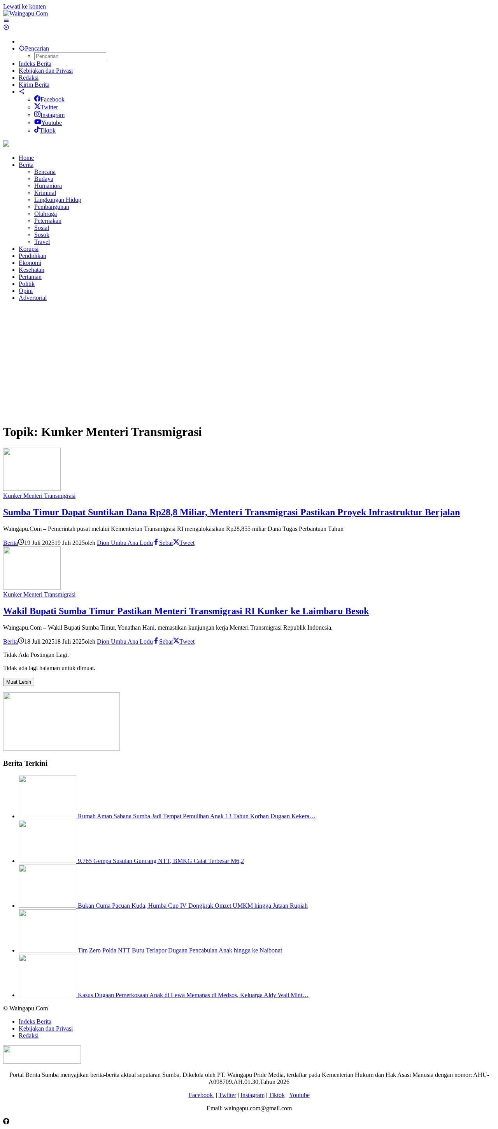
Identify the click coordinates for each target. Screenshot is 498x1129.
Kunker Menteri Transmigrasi (39, 495)
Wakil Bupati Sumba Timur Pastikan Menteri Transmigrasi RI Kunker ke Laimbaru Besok (186, 611)
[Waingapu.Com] (25, 13)
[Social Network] (22, 91)
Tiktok (48, 130)
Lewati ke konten (24, 6)
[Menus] (6, 20)
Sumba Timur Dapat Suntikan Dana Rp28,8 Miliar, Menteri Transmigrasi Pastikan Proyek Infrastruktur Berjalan (231, 512)
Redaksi (29, 1035)
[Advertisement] (236, 362)
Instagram (52, 115)
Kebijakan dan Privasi (46, 1028)
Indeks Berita (35, 1021)
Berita (10, 542)
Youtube (51, 122)
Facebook (52, 99)
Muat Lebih (18, 682)
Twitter (49, 107)
